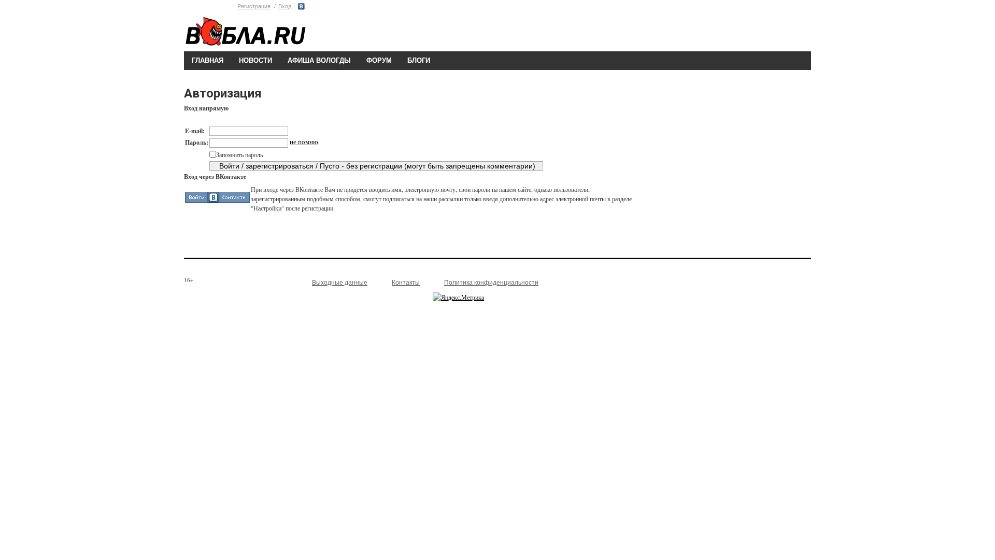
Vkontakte (301, 6)
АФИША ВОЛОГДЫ (319, 60)
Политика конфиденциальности (491, 282)
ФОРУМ (379, 60)
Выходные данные (339, 282)
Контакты (406, 282)
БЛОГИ (418, 60)
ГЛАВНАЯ (207, 60)
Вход (284, 6)
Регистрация (254, 6)
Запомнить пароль (239, 154)
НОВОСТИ (255, 60)
